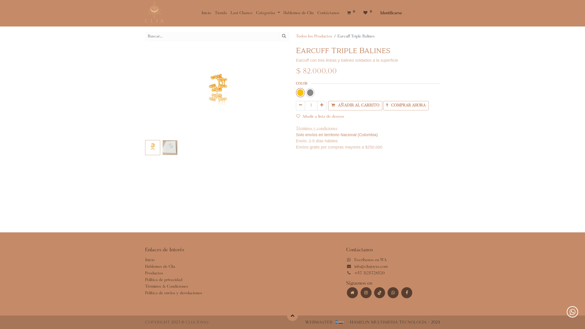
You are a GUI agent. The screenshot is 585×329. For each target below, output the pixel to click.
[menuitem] (206, 13)
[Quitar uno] (300, 105)
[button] (156, 93)
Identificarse (391, 13)
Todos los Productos (314, 36)
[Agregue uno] (321, 105)
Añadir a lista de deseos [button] (323, 117)
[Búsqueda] (284, 36)
